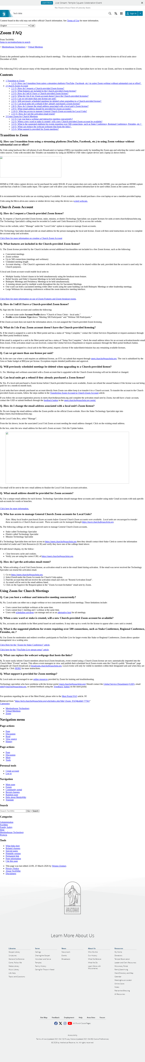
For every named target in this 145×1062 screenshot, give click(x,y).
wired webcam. (81, 201)
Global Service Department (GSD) (119, 684)
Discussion (10, 734)
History (9, 741)
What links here (13, 846)
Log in (9, 773)
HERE (18, 668)
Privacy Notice (12, 868)
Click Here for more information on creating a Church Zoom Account (31, 238)
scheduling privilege (25, 612)
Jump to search (23, 42)
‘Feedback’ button (62, 686)
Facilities (4, 825)
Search (4, 805)
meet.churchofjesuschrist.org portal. (80, 400)
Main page (10, 784)
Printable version (13, 853)
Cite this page (12, 861)
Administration (6, 822)
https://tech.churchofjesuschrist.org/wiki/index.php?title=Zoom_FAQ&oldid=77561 (52, 701)
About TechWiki (13, 871)
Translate (10, 800)
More (8, 757)
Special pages (12, 851)
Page (8, 731)
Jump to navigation (8, 42)
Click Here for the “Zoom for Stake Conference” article (25, 645)
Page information (13, 858)
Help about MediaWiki (16, 797)
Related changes (13, 848)
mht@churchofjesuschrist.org (13, 686)
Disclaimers (11, 873)
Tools (8, 760)
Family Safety (6, 827)
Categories (4, 703)
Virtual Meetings (35, 47)
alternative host (64, 612)
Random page (12, 795)
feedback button (51, 400)
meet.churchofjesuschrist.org (104, 358)
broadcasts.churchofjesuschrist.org (46, 666)
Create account (12, 771)
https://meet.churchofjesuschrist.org (98, 522)
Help (2, 830)
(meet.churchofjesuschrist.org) (72, 684)
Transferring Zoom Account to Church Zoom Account (74, 393)
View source (11, 739)
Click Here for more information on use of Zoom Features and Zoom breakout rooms (38, 299)
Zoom (8, 713)
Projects (3, 835)
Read (8, 736)
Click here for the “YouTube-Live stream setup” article (24, 649)
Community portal (14, 789)
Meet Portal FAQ (69, 696)
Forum (9, 787)
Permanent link (12, 856)
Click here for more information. (14, 508)
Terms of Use (73, 20)
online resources (40, 679)
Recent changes (13, 792)
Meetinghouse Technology (14, 47)
